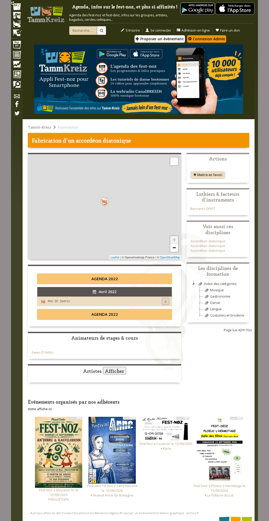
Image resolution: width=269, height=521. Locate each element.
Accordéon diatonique (207, 241)
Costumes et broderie (227, 315)
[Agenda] (16, 46)
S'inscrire (133, 30)
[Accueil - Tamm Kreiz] (46, 12)
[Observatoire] (16, 65)
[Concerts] (16, 16)
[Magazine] (16, 75)
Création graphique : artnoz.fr (178, 513)
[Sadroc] (104, 202)
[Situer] (165, 301)
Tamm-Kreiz (39, 127)
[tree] (218, 302)
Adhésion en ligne (196, 30)
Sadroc (65, 301)
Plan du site (53, 513)
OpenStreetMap (170, 257)
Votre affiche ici (40, 409)
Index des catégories (220, 284)
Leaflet (115, 257)
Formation (68, 127)
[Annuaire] (16, 56)
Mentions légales (107, 513)
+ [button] (174, 240)
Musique (217, 290)
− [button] (174, 247)
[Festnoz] (16, 6)
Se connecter (160, 30)
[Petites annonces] (16, 86)
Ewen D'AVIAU (43, 352)
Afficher (114, 370)
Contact (67, 513)
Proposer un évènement (161, 38)
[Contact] (16, 97)
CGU (91, 513)
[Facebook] (16, 106)
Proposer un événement (138, 513)
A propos (37, 513)
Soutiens (80, 513)
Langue (216, 309)
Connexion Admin (208, 38)
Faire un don (230, 30)
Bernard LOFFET (202, 209)
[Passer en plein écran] (174, 161)
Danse (215, 302)
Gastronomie (220, 296)
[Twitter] (16, 116)
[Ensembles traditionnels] (16, 31)
